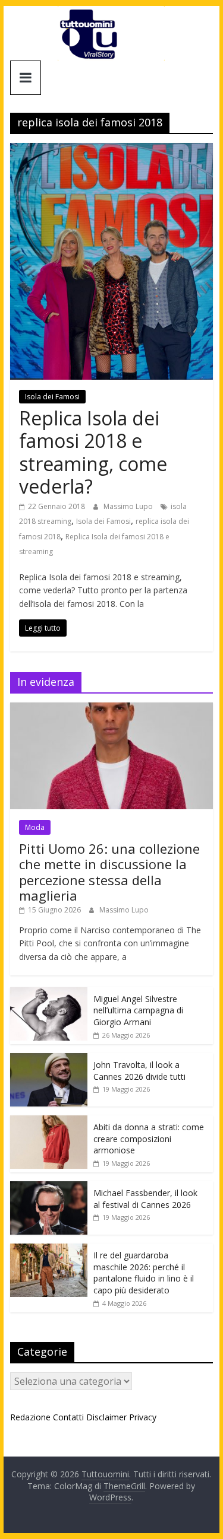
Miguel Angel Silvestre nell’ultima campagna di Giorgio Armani (138, 1010)
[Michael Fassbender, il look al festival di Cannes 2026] (48, 1187)
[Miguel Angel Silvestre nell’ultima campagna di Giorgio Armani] (48, 993)
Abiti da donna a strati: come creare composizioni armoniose (148, 1138)
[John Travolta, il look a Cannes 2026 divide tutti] (48, 1059)
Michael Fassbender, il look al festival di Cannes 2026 (145, 1198)
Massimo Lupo (129, 506)
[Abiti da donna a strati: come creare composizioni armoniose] (48, 1121)
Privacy (142, 1417)
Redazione (30, 1417)
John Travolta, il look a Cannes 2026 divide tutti (139, 1070)
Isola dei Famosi (52, 397)
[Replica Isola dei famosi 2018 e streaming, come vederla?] (111, 150)
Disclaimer (106, 1417)
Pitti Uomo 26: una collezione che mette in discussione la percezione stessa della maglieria (109, 872)
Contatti (68, 1417)
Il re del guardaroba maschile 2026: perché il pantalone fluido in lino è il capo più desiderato (143, 1272)
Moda (35, 827)
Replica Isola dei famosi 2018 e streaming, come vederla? (93, 452)
